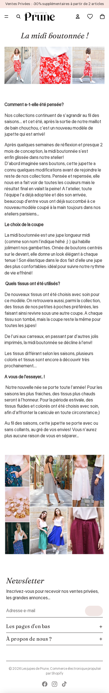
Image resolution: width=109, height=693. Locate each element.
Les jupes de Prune (35, 668)
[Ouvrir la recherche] (18, 16)
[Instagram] (54, 684)
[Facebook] (44, 684)
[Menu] (6, 16)
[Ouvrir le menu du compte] (78, 16)
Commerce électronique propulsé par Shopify (73, 671)
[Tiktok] (64, 684)
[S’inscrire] (94, 611)
